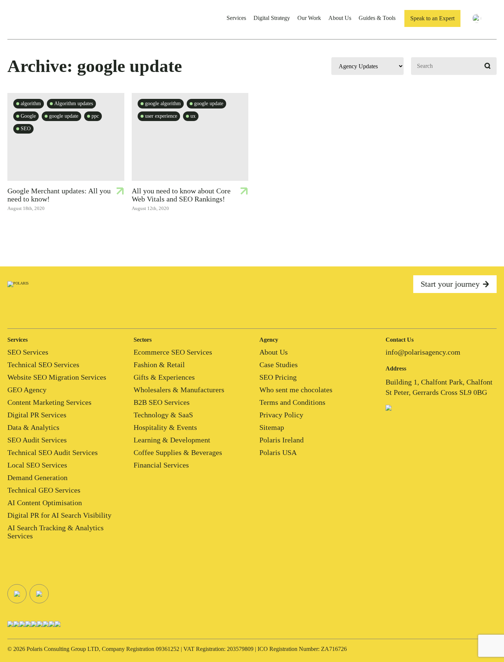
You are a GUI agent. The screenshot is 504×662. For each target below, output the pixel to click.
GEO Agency (26, 390)
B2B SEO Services (162, 402)
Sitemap (271, 427)
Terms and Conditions (292, 402)
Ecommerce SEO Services (173, 352)
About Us (339, 18)
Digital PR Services (36, 415)
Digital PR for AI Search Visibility (59, 515)
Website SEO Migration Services (56, 377)
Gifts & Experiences (164, 377)
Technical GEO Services (43, 490)
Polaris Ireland (281, 440)
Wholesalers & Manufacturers (179, 390)
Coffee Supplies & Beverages (178, 452)
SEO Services (27, 352)
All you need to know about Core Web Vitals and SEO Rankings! (181, 195)
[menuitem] (481, 18)
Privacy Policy (281, 415)
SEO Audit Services (37, 440)
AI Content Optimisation (44, 503)
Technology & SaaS (163, 415)
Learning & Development (172, 440)
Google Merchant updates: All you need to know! (59, 195)
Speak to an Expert (432, 18)
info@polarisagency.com (423, 352)
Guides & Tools (377, 18)
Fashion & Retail (159, 365)
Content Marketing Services (49, 402)
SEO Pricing (278, 377)
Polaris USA (278, 452)
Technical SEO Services (43, 365)
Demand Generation (37, 477)
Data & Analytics (33, 427)
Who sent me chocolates (295, 390)
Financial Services (161, 465)
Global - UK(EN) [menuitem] (493, 20)
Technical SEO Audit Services (52, 452)
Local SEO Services (37, 465)
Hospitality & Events (165, 427)
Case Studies (278, 365)
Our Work (309, 18)
